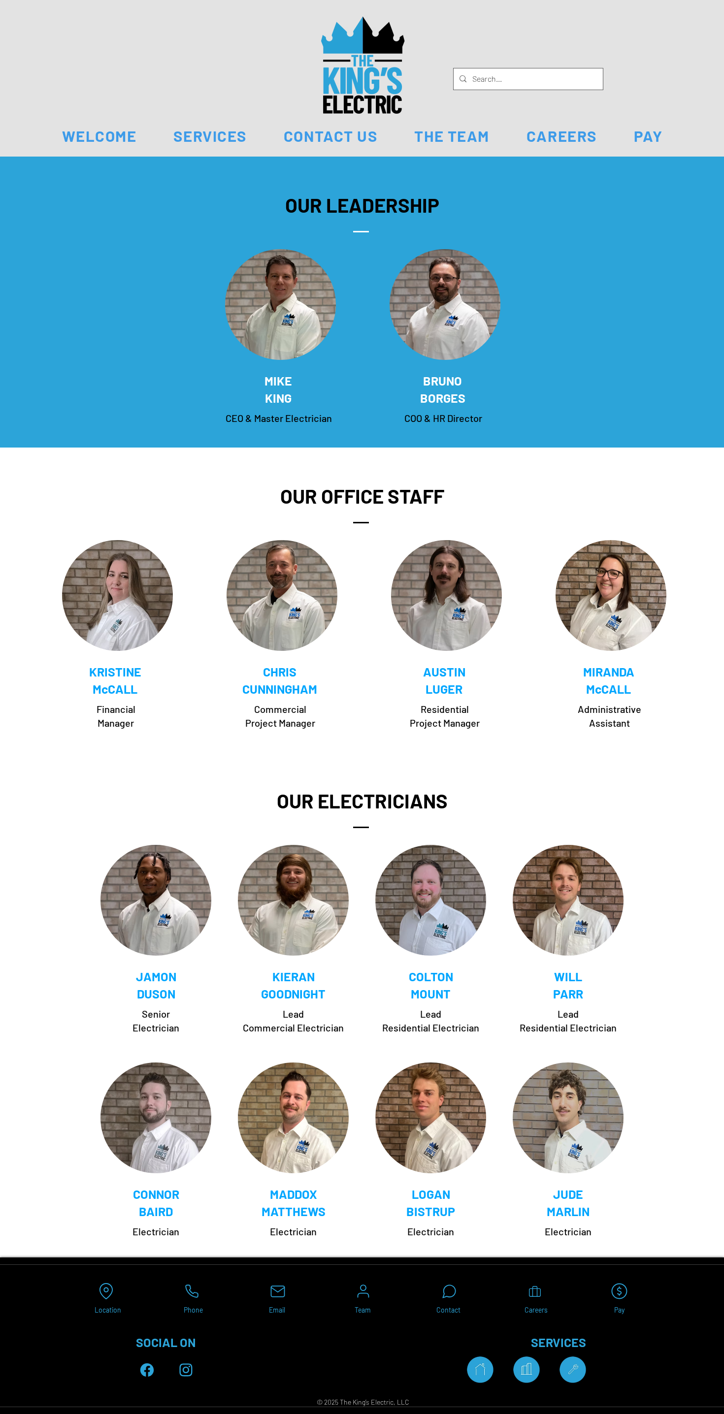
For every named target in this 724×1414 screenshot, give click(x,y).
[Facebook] (147, 1370)
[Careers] (535, 1291)
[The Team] (363, 1291)
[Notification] (186, 1370)
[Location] (106, 1291)
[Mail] (278, 1291)
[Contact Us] (449, 1291)
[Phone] (192, 1291)
